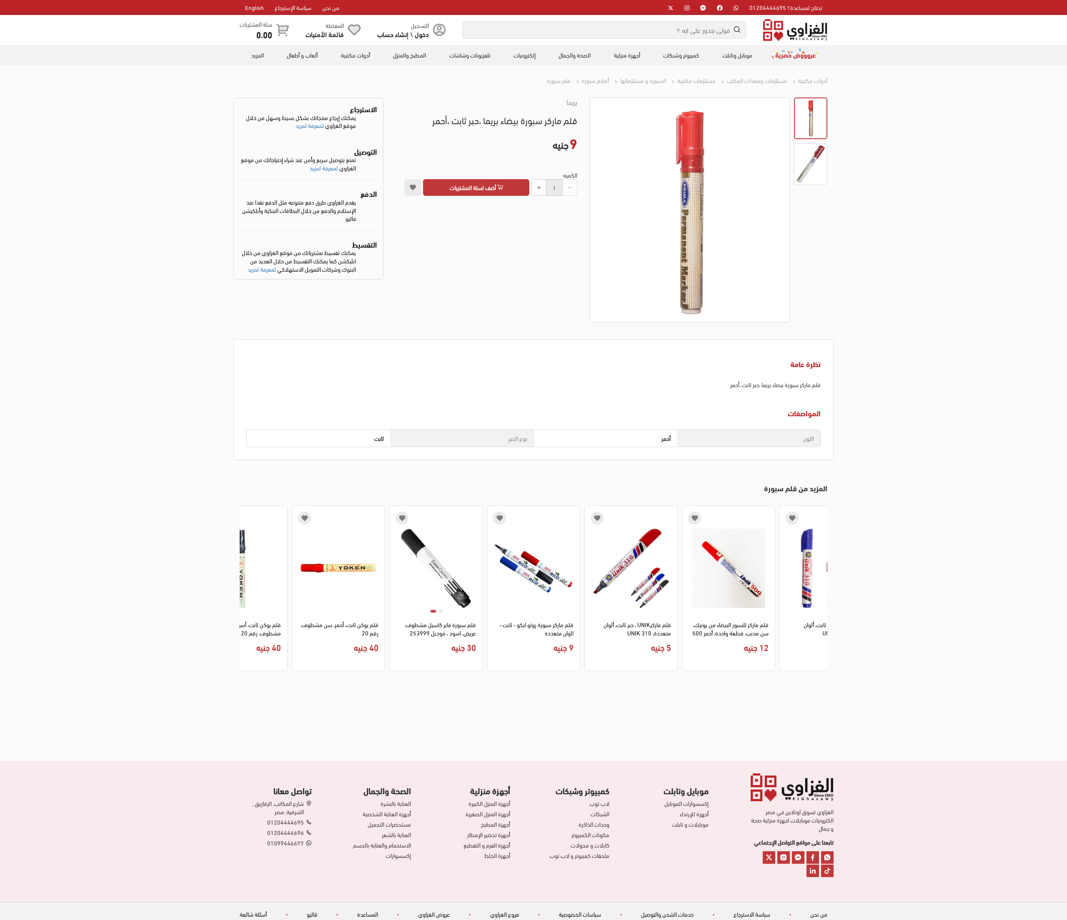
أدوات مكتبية (355, 55)
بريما (571, 102)
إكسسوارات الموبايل (686, 803)
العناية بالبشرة (396, 803)
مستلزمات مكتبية (696, 80)
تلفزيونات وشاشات (470, 55)
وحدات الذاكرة (594, 824)
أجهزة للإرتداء (694, 814)
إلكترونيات (524, 55)
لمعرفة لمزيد (310, 125)
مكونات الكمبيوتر (590, 834)
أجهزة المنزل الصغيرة (488, 814)
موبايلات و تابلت (690, 824)
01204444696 (285, 832)
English (254, 7)
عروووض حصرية (795, 54)
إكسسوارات (398, 855)
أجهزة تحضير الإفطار (488, 834)
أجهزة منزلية (627, 55)
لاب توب (599, 803)
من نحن (330, 7)
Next (245, 590)
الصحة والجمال (575, 55)
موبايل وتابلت (737, 55)
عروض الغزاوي (434, 914)
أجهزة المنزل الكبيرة (489, 803)
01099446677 (285, 843)
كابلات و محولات (590, 845)
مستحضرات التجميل (389, 824)
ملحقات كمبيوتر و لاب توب (579, 855)
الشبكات (600, 814)
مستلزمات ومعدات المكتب (756, 80)
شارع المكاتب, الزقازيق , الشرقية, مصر (278, 807)
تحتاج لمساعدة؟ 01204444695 (785, 7)
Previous (821, 590)
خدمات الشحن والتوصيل (667, 914)
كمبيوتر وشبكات (681, 55)
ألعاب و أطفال (302, 55)
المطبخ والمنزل (409, 55)
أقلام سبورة (595, 80)
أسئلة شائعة (253, 914)
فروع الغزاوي (504, 914)
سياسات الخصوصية (580, 914)
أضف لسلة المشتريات (473, 187)
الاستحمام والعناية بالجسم (382, 845)
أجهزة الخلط (497, 855)
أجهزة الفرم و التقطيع (486, 845)
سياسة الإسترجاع (293, 7)
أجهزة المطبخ (495, 824)
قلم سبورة (559, 80)
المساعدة (367, 914)
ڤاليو (312, 914)
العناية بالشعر (396, 834)
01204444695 (285, 822)
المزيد (257, 55)
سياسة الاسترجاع (752, 914)
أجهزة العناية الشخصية (387, 814)
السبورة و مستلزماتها (642, 80)
